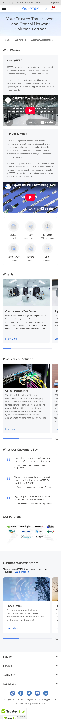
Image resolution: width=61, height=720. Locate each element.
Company (9, 674)
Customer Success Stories (42, 39)
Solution (8, 656)
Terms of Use (38, 703)
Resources (9, 683)
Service (7, 665)
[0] (51, 8)
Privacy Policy (22, 703)
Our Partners (20, 39)
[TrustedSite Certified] (13, 713)
